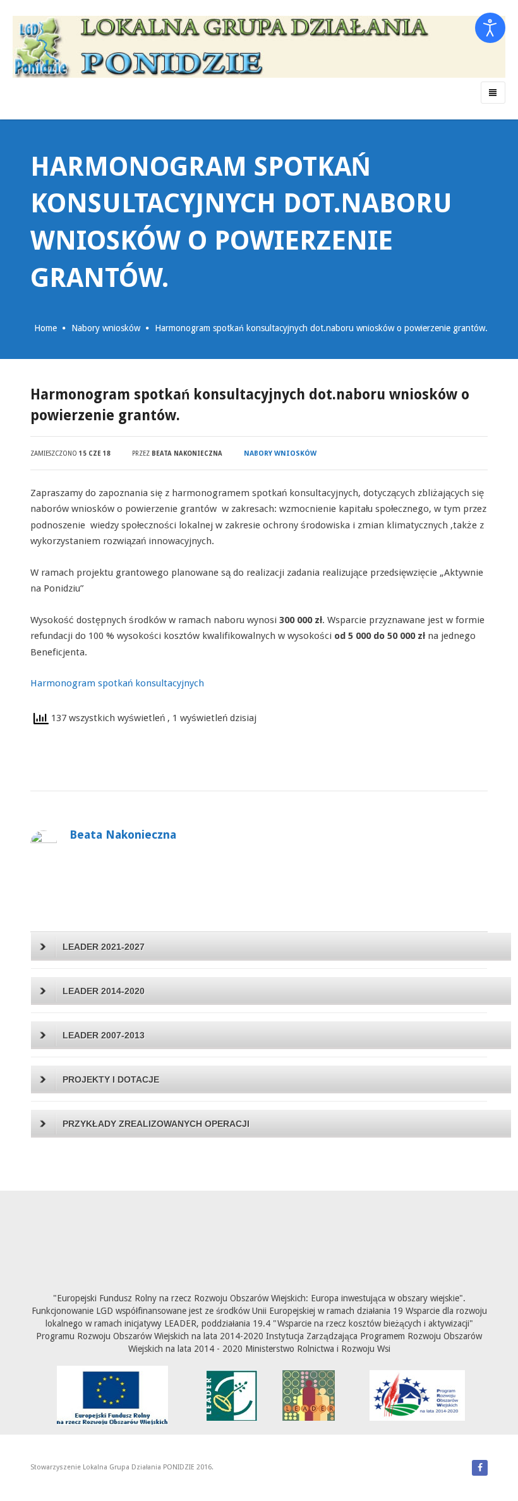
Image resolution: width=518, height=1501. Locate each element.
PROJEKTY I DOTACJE (111, 1079)
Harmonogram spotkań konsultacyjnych (117, 683)
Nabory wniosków (105, 328)
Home (45, 328)
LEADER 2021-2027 (104, 947)
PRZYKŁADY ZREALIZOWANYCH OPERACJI (156, 1124)
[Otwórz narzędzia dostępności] (490, 28)
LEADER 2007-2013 (104, 1035)
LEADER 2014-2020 (104, 991)
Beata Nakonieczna (187, 453)
